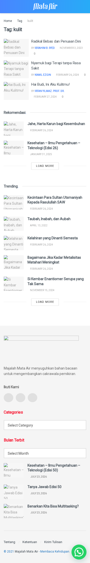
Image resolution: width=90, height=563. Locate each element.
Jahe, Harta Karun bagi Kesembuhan (56, 124)
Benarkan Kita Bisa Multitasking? (53, 506)
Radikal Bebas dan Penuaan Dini (56, 41)
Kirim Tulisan (53, 542)
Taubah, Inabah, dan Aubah (49, 219)
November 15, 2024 (42, 290)
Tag (19, 21)
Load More (45, 166)
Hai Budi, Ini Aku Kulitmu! (50, 84)
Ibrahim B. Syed (45, 48)
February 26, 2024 (67, 74)
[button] (79, 552)
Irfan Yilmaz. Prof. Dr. (49, 91)
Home (8, 21)
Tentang (9, 542)
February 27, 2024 (45, 96)
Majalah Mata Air (26, 551)
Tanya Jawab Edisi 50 (45, 487)
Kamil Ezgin (43, 74)
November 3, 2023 (71, 48)
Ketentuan (29, 542)
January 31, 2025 (41, 154)
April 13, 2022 (39, 225)
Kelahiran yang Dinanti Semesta (53, 238)
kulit (30, 21)
